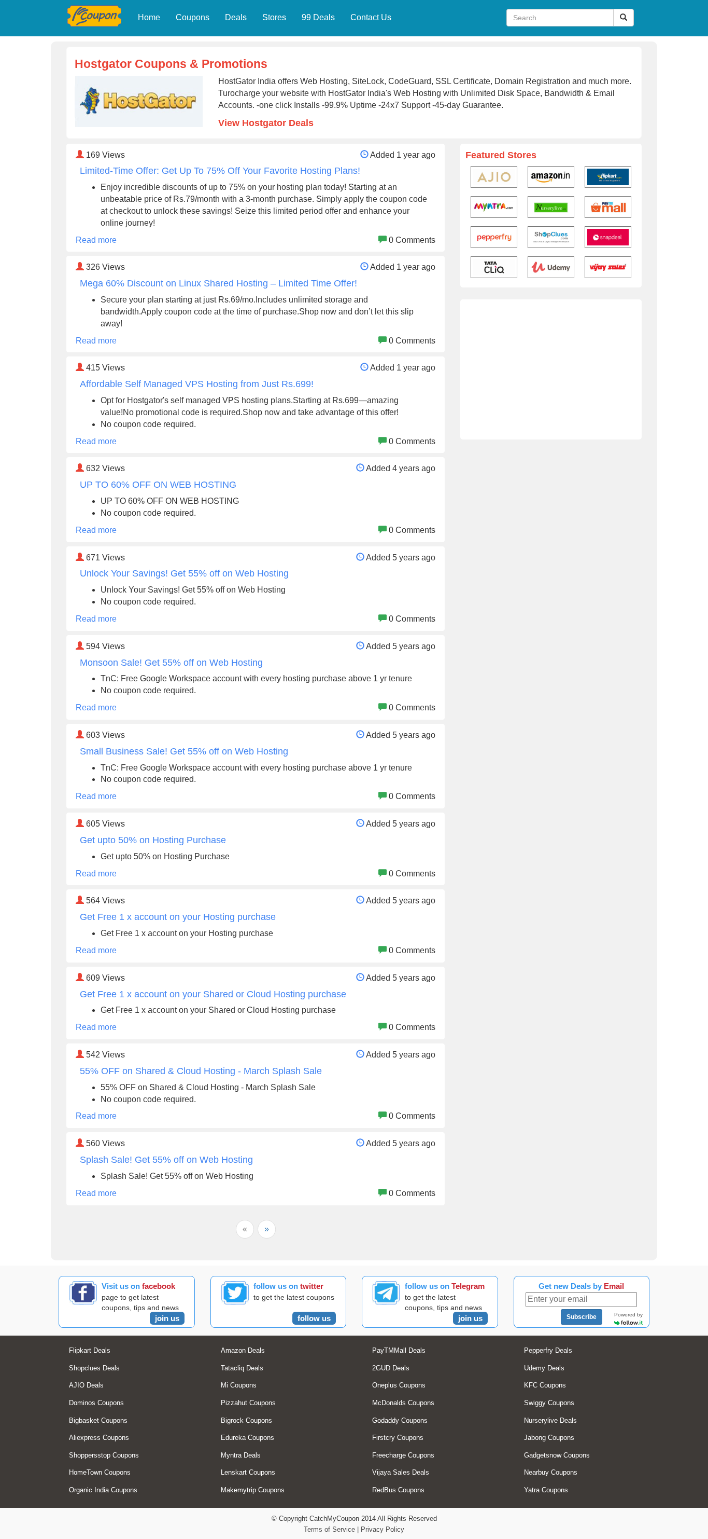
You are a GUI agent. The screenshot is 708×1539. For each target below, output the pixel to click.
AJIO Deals (86, 1385)
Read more (96, 240)
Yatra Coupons (546, 1490)
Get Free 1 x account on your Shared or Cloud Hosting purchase (213, 994)
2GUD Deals (390, 1368)
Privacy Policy (382, 1529)
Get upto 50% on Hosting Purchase (153, 840)
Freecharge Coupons (403, 1455)
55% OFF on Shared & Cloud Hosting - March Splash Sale (201, 1071)
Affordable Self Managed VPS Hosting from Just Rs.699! (197, 384)
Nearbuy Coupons (550, 1472)
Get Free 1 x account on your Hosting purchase (178, 917)
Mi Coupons (239, 1385)
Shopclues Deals (94, 1368)
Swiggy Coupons (549, 1403)
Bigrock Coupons (246, 1420)
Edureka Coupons (247, 1437)
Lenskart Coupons (248, 1472)
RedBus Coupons (398, 1490)
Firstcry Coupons (397, 1437)
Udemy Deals (544, 1368)
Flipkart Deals (89, 1350)
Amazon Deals (243, 1350)
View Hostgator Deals (266, 123)
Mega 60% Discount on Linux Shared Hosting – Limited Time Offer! (218, 283)
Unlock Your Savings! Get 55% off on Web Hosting (184, 573)
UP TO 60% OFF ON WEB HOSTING (158, 484)
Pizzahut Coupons (248, 1403)
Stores (274, 17)
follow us (314, 1318)
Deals (236, 17)
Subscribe (582, 1317)
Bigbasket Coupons (98, 1420)
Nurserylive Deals (550, 1420)
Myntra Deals (241, 1455)
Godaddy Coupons (400, 1420)
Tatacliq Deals (242, 1368)
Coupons (192, 17)
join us (167, 1318)
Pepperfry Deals (548, 1350)
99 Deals (318, 17)
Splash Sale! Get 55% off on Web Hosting (166, 1160)
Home (149, 17)
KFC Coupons (545, 1385)
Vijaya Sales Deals (400, 1472)
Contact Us (370, 17)
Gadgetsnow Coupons (557, 1455)
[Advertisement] (550, 369)
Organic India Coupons (103, 1490)
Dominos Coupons (96, 1403)
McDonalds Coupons (403, 1403)
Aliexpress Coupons (99, 1437)
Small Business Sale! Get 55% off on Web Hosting (184, 751)
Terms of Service (329, 1529)
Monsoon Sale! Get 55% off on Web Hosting (171, 662)
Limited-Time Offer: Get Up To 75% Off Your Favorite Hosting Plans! (220, 171)
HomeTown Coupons (100, 1472)
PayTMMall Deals (399, 1350)
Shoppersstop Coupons (104, 1455)
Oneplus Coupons (399, 1385)
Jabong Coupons (549, 1437)
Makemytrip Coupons (253, 1490)
